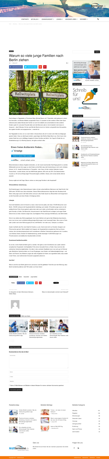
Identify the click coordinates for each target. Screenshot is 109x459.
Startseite (25, 19)
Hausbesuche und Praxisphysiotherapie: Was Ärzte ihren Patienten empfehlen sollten (90, 155)
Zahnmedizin (75, 431)
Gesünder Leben (70, 19)
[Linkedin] (78, 448)
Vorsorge (74, 421)
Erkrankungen (76, 416)
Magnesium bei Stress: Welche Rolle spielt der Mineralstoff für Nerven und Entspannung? (89, 164)
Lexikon (58, 19)
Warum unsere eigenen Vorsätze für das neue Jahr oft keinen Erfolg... (59, 419)
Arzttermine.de (77, 457)
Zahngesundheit (47, 19)
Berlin (20, 276)
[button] (98, 19)
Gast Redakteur (77, 133)
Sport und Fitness (77, 429)
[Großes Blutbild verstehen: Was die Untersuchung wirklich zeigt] (18, 325)
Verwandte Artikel (14, 316)
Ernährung (75, 426)
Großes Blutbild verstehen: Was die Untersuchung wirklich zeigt (86, 130)
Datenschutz (85, 457)
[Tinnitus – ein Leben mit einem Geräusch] (45, 412)
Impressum (92, 457)
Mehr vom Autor (25, 316)
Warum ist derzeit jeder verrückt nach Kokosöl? (55, 292)
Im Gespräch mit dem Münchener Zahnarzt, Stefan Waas (21, 293)
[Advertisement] (54, 38)
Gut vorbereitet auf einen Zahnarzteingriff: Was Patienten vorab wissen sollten (59, 335)
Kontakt (98, 457)
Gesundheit (26, 276)
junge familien (34, 276)
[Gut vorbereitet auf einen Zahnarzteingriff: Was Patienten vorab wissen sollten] (59, 325)
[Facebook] (74, 448)
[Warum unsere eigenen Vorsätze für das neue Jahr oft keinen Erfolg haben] (45, 420)
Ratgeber (83, 19)
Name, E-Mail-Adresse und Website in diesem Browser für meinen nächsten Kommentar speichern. (37, 385)
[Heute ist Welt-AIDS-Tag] (45, 429)
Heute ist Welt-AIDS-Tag (57, 426)
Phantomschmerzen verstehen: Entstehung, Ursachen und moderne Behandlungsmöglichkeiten (38, 335)
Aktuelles (34, 19)
